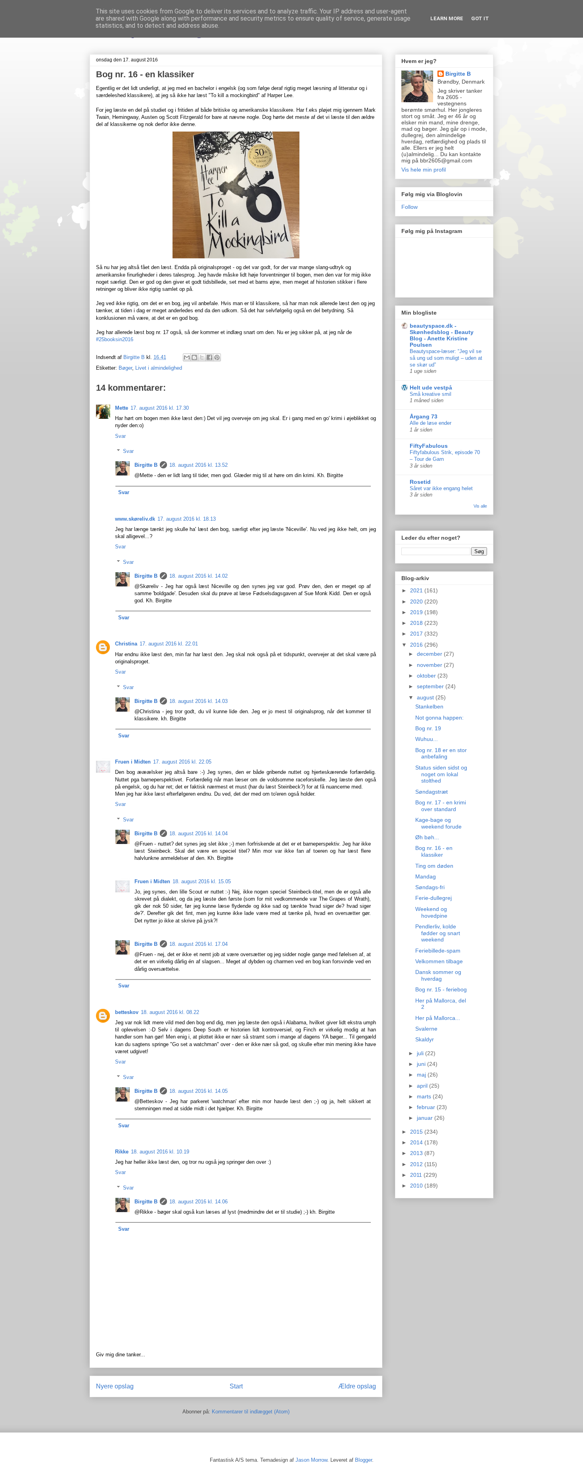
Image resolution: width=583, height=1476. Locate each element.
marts (425, 1096)
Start (236, 1386)
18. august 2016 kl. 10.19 (160, 1152)
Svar (120, 436)
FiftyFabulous (429, 446)
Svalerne (426, 1028)
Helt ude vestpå (431, 387)
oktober (427, 675)
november (430, 665)
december (430, 654)
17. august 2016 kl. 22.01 (169, 644)
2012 (417, 1164)
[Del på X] (202, 357)
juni (422, 1064)
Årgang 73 (423, 416)
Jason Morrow (311, 1460)
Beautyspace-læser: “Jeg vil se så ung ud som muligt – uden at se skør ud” (446, 358)
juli (421, 1053)
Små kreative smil (430, 394)
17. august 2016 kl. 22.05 (182, 762)
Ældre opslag (357, 1386)
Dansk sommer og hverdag (438, 975)
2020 (417, 601)
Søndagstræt (431, 792)
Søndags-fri (430, 887)
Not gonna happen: (439, 717)
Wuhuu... (426, 739)
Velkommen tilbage (439, 961)
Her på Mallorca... (437, 1018)
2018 (417, 623)
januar (425, 1118)
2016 (417, 645)
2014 (417, 1142)
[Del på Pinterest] (217, 357)
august (426, 697)
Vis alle (480, 506)
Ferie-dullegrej (433, 898)
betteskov (126, 1012)
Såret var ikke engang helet (441, 488)
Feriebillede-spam (437, 950)
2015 (417, 1131)
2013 (417, 1153)
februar (427, 1107)
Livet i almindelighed (158, 368)
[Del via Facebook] (209, 357)
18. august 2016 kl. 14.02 (198, 576)
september (431, 686)
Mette (121, 408)
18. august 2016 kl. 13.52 (198, 465)
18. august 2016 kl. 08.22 (170, 1012)
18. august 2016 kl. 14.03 (198, 701)
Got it (480, 18)
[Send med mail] (187, 357)
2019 (417, 612)
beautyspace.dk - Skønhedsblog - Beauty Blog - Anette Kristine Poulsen (442, 335)
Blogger (363, 1460)
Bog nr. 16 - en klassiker (434, 851)
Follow (409, 207)
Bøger (125, 368)
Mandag (425, 876)
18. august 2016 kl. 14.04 (198, 833)
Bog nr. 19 (428, 728)
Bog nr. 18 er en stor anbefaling (441, 753)
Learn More (446, 18)
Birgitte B (145, 465)
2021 (417, 590)
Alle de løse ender (430, 423)
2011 (417, 1175)
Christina (126, 644)
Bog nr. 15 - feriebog (441, 989)
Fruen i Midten (133, 762)
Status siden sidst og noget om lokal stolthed (441, 774)
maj (422, 1074)
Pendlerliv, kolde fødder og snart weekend (437, 933)
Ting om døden (434, 866)
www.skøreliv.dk (135, 519)
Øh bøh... (427, 837)
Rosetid (420, 482)
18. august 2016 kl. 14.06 (198, 1202)
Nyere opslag (115, 1386)
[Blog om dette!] (194, 357)
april (423, 1086)
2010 (417, 1185)
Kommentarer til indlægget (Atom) (251, 1412)
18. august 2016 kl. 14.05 (198, 1091)
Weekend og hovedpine (431, 912)
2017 (417, 633)
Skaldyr (424, 1039)
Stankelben (429, 706)
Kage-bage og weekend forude (438, 823)
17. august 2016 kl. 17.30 (159, 408)
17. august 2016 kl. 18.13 (186, 519)
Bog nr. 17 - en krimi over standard (440, 805)
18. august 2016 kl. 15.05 (202, 881)
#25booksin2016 (114, 339)
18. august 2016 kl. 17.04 (198, 944)
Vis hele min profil (423, 169)
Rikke (121, 1152)
